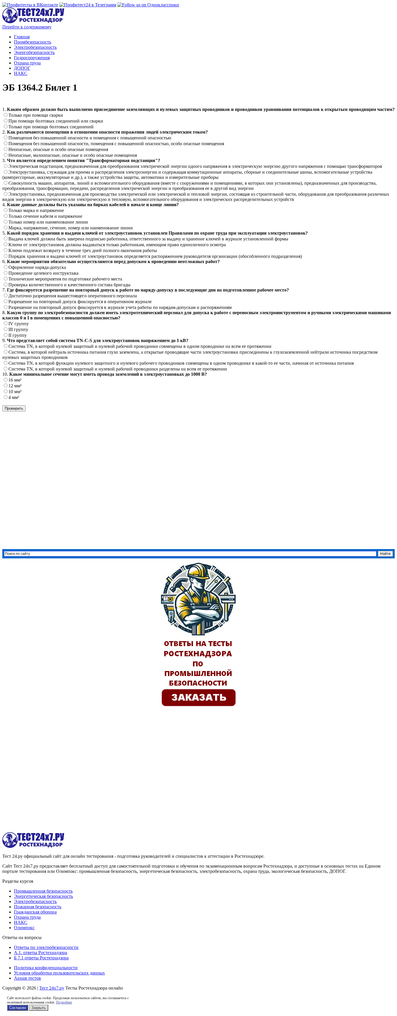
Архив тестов (27, 978)
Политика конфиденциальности (46, 967)
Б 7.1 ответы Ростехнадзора (41, 957)
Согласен (17, 1008)
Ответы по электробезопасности (46, 947)
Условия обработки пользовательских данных (59, 972)
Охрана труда (27, 62)
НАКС (20, 73)
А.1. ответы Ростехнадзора (40, 952)
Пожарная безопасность (37, 906)
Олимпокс (24, 927)
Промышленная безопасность (43, 891)
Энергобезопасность (34, 52)
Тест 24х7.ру (51, 988)
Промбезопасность (32, 41)
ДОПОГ (22, 68)
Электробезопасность (35, 47)
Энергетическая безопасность (43, 896)
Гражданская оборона (35, 911)
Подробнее (64, 1002)
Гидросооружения (32, 57)
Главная (22, 36)
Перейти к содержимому (26, 26)
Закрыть (38, 1008)
